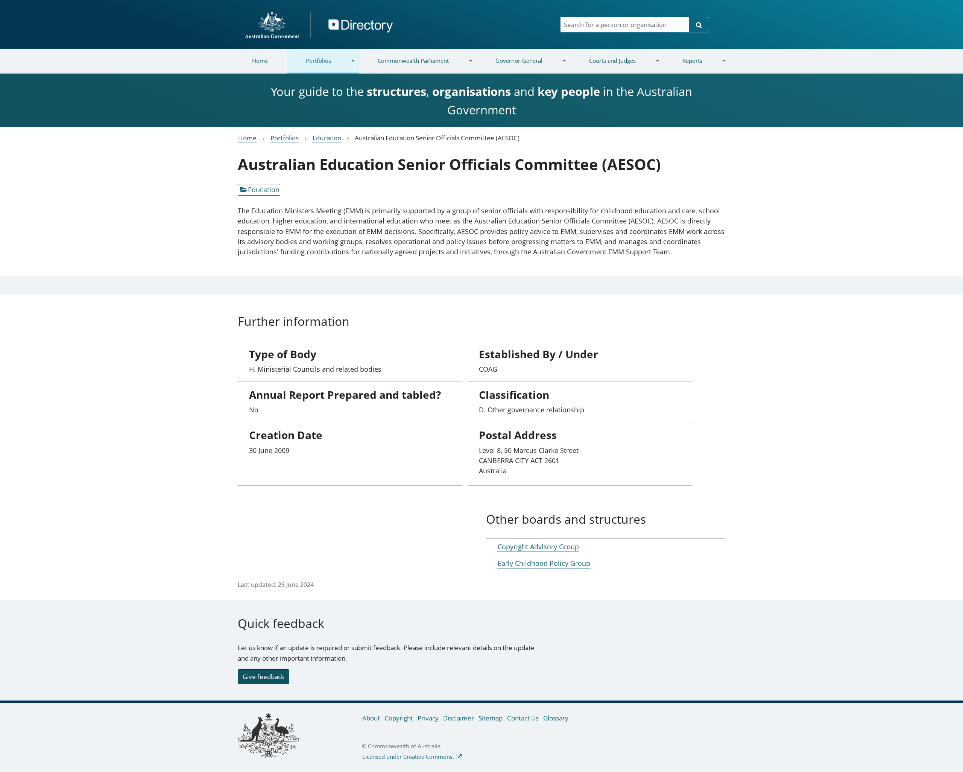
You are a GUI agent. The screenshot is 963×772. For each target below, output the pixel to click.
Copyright (398, 718)
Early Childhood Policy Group (544, 563)
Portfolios (309, 65)
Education (327, 138)
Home (260, 60)
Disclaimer (458, 718)
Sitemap (490, 718)
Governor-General (509, 65)
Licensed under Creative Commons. (408, 756)
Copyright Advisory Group (538, 546)
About (371, 718)
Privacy (428, 718)
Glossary (555, 718)
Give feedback (263, 676)
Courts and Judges (602, 65)
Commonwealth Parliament (404, 65)
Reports (682, 65)
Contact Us (523, 718)
